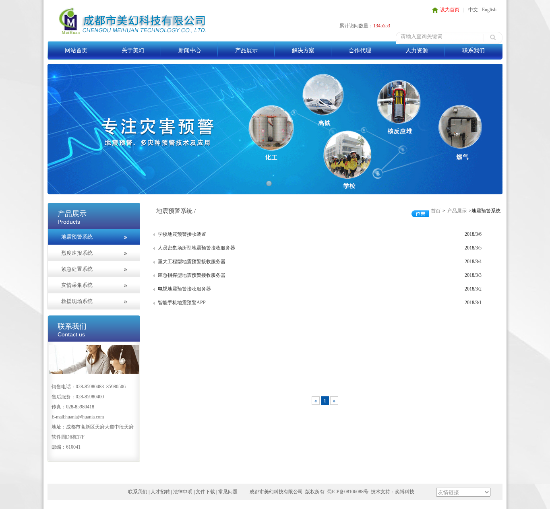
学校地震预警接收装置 (182, 234)
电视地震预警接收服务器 (184, 289)
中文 (473, 9)
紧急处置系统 (77, 269)
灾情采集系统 (77, 285)
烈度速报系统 (77, 253)
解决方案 (303, 50)
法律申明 (182, 492)
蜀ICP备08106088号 (347, 492)
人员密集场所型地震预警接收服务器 (196, 248)
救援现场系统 (77, 301)
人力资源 (416, 50)
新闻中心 (189, 50)
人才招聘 (160, 492)
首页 (435, 211)
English (489, 9)
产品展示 (246, 50)
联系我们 (473, 50)
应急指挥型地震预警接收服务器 (191, 275)
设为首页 (449, 9)
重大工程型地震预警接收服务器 (191, 261)
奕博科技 (404, 492)
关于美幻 (133, 50)
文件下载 (205, 492)
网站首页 (76, 50)
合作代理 (360, 50)
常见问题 (228, 492)
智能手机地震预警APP (182, 302)
